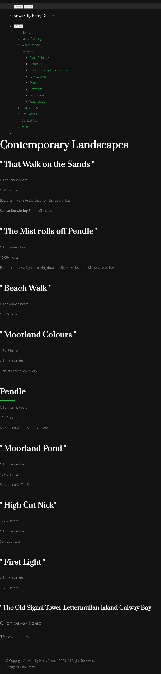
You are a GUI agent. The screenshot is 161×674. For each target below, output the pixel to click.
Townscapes (37, 76)
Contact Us (29, 120)
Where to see (31, 45)
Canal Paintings (39, 57)
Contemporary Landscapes (48, 70)
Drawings (35, 89)
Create (31, 667)
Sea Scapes (30, 108)
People (34, 82)
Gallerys (27, 51)
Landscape (37, 95)
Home (26, 32)
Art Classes (29, 114)
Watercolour (38, 101)
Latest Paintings (32, 39)
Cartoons (35, 64)
